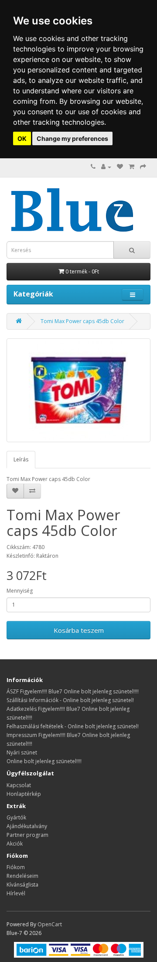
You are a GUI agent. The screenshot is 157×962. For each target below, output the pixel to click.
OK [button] (22, 138)
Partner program (27, 835)
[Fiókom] (106, 167)
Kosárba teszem (79, 630)
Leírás (21, 459)
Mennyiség (20, 590)
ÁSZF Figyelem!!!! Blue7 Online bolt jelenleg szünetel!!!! (73, 691)
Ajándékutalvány (27, 826)
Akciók (15, 843)
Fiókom (16, 867)
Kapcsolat (19, 785)
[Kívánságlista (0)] (120, 167)
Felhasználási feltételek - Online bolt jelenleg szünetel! (73, 726)
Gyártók (16, 817)
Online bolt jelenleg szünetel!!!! (44, 761)
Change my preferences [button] (72, 138)
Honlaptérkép (24, 794)
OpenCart (50, 924)
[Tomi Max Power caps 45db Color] (78, 390)
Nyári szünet (22, 752)
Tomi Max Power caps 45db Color (82, 321)
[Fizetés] (143, 167)
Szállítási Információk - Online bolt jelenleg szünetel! (70, 700)
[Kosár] (131, 167)
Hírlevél (16, 893)
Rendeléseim (22, 876)
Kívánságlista (22, 884)
